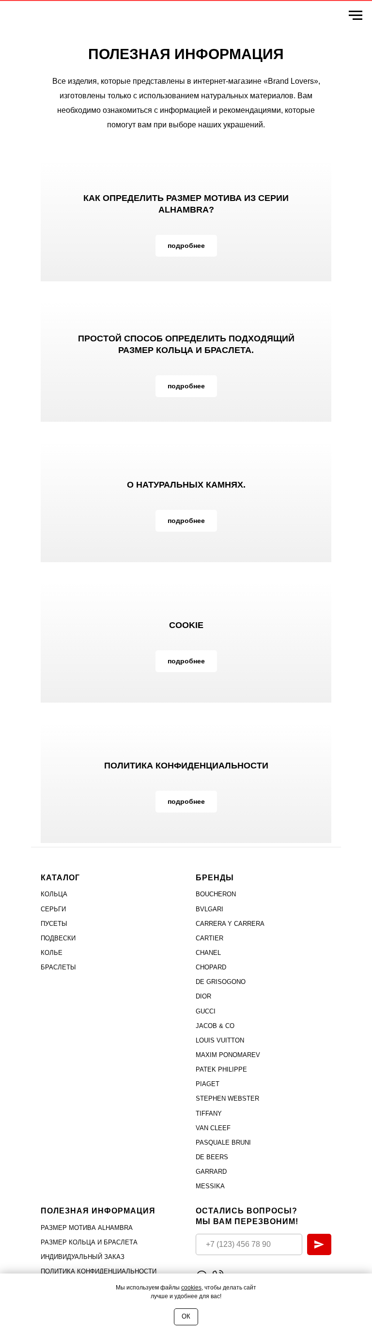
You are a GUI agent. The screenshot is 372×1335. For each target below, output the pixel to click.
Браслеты (58, 967)
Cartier (209, 938)
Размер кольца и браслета (89, 1242)
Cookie (186, 625)
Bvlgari (209, 909)
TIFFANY (209, 1113)
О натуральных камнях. (186, 485)
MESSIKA (210, 1186)
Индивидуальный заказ (82, 1256)
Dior (203, 996)
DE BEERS (212, 1157)
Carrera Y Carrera (230, 923)
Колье (51, 952)
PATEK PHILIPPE (221, 1069)
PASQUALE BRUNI (223, 1142)
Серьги (53, 909)
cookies (191, 1287)
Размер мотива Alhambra (87, 1227)
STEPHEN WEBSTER (227, 1098)
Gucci (206, 1011)
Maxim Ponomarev (228, 1055)
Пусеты (54, 923)
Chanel (208, 952)
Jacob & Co (215, 1025)
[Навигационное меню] (355, 15)
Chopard (211, 967)
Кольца (54, 894)
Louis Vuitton (220, 1040)
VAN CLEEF (213, 1128)
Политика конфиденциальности (186, 765)
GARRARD (211, 1171)
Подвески (58, 938)
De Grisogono (221, 981)
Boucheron (216, 894)
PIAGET (207, 1084)
